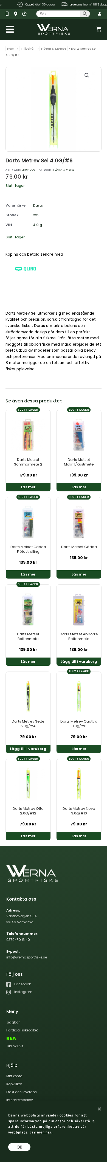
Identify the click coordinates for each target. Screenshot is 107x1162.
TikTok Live (14, 1046)
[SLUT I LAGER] (28, 434)
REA (11, 1038)
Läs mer (28, 487)
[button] (87, 75)
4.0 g (37, 224)
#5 (35, 215)
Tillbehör (28, 48)
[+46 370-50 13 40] (9, 14)
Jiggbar (13, 1022)
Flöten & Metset (53, 48)
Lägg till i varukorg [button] (79, 661)
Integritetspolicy (19, 1100)
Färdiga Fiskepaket (22, 1030)
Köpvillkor (14, 1084)
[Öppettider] (25, 14)
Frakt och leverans (21, 1092)
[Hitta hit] (17, 14)
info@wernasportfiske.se (26, 957)
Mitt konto (14, 1076)
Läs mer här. (41, 1132)
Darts (38, 205)
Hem (10, 48)
